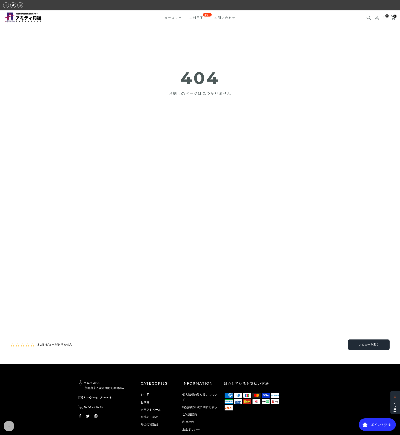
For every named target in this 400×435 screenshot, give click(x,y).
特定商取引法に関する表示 (199, 407)
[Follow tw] (13, 5)
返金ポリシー (191, 429)
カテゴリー (173, 17)
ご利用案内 (199, 17)
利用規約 (188, 422)
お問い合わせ (225, 17)
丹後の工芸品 (149, 417)
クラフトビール (151, 409)
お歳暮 (145, 402)
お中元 (145, 394)
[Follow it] (20, 5)
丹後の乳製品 (149, 424)
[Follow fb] (6, 5)
